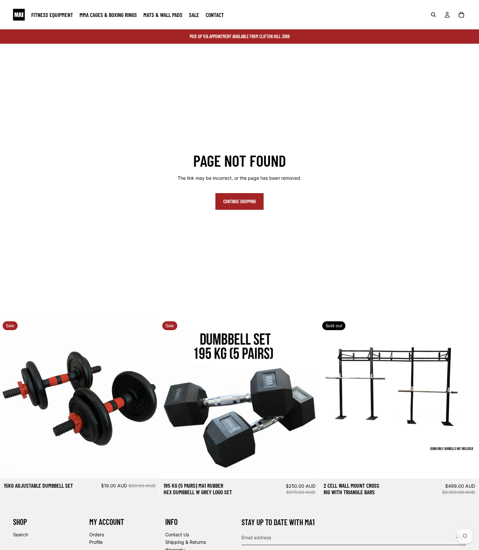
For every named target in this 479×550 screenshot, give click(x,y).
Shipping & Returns (185, 542)
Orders (96, 534)
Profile (96, 542)
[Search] (433, 15)
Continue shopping (239, 201)
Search (20, 534)
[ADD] (149, 469)
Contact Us (177, 534)
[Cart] (461, 15)
